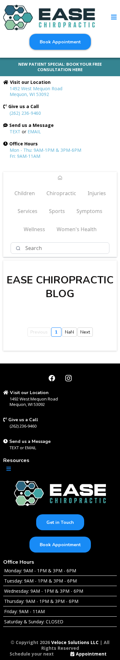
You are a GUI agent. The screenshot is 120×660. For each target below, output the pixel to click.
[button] (114, 17)
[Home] (60, 178)
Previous (39, 332)
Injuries (97, 193)
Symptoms (89, 211)
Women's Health (77, 229)
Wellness (34, 229)
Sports (57, 211)
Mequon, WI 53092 (27, 404)
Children (24, 193)
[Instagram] (68, 378)
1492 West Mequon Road (34, 399)
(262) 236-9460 (25, 113)
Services (27, 211)
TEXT (15, 131)
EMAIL (34, 131)
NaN (69, 332)
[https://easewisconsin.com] (49, 17)
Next (85, 332)
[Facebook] (52, 378)
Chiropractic (61, 193)
